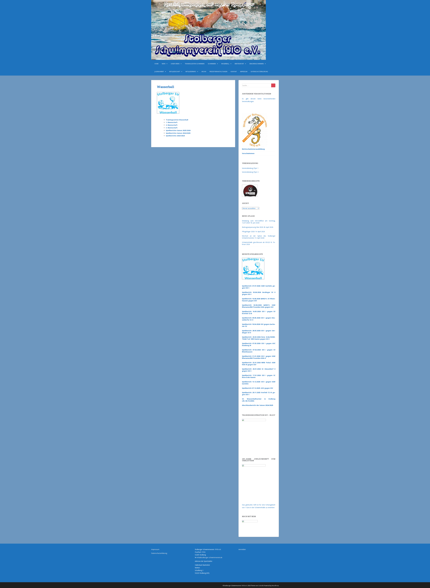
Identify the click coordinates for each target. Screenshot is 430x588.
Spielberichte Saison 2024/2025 (178, 133)
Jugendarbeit (159, 72)
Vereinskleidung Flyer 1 (250, 168)
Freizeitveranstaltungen (218, 72)
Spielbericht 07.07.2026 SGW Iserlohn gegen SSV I (258, 287)
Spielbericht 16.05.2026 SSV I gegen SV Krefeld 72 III (258, 312)
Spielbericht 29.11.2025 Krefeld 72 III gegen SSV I (258, 393)
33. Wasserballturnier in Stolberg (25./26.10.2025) (258, 400)
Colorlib (260, 586)
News (163, 64)
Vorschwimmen (248, 153)
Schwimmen (212, 64)
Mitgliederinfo (191, 72)
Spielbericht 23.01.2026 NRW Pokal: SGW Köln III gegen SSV (258, 363)
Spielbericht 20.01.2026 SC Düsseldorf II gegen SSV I (258, 370)
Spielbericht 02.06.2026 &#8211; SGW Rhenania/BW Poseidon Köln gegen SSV (258, 306)
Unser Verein (175, 64)
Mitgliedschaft (174, 72)
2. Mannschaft (171, 125)
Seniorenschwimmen (256, 64)
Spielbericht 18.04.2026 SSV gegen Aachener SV (258, 325)
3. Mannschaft (171, 128)
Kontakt (234, 72)
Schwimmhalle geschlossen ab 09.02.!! (256, 242)
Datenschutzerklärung (259, 72)
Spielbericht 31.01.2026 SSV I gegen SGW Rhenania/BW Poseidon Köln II (258, 357)
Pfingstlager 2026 (248, 231)
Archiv (203, 72)
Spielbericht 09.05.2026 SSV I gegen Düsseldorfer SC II (258, 319)
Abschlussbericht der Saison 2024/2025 (257, 405)
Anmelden (242, 549)
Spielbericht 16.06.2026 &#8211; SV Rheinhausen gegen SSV (258, 300)
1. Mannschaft (171, 122)
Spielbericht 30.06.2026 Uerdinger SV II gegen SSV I (258, 293)
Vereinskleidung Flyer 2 (250, 172)
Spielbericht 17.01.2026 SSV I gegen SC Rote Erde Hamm (258, 376)
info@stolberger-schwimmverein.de (209, 557)
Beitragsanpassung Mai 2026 (252, 227)
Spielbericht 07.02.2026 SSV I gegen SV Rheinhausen (258, 351)
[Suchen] (273, 85)
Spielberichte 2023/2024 (175, 136)
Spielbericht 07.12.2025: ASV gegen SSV (257, 388)
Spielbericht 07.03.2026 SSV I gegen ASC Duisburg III (258, 344)
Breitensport (239, 64)
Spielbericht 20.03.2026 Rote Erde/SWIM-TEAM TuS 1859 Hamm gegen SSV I (258, 338)
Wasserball (225, 64)
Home (156, 64)
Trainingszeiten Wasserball (177, 120)
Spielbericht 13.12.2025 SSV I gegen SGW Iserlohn (258, 383)
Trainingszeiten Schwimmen (194, 64)
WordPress (275, 586)
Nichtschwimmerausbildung (253, 149)
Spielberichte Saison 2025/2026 (178, 130)
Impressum (243, 72)
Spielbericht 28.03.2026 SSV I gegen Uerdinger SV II (258, 332)
